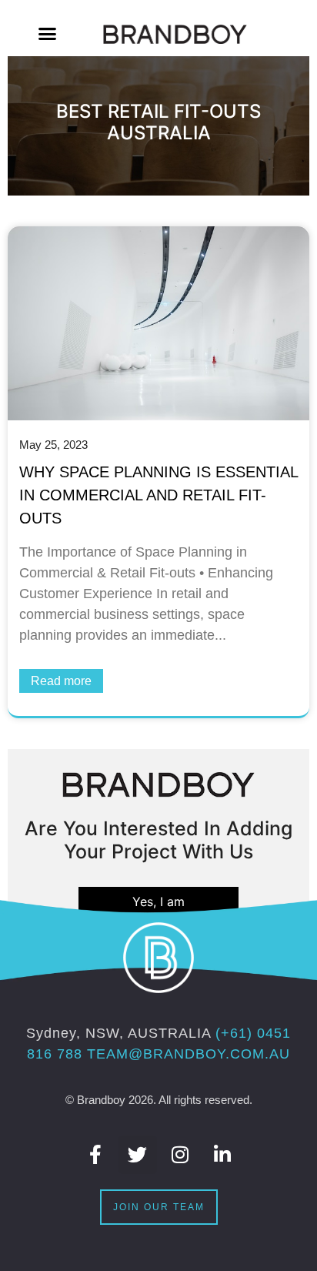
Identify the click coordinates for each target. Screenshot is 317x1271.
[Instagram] (180, 1155)
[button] (47, 33)
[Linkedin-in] (222, 1155)
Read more (61, 680)
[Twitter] (137, 1155)
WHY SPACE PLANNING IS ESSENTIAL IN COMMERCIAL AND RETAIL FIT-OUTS (158, 495)
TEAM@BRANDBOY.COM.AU (188, 1054)
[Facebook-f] (95, 1155)
